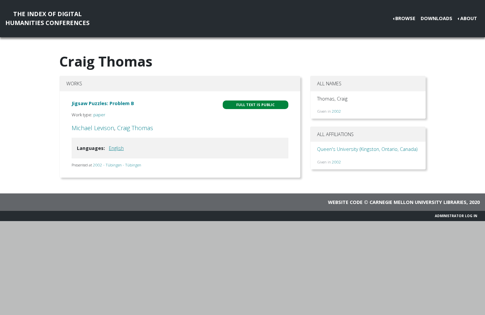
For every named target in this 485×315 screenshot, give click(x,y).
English (116, 148)
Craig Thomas (135, 128)
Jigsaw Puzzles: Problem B (103, 103)
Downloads (436, 18)
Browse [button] (405, 18)
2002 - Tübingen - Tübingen (117, 164)
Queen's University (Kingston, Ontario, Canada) (367, 149)
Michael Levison (93, 128)
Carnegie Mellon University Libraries (418, 202)
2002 (336, 111)
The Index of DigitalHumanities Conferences (47, 18)
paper (99, 115)
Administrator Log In (456, 216)
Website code (345, 202)
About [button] (468, 18)
